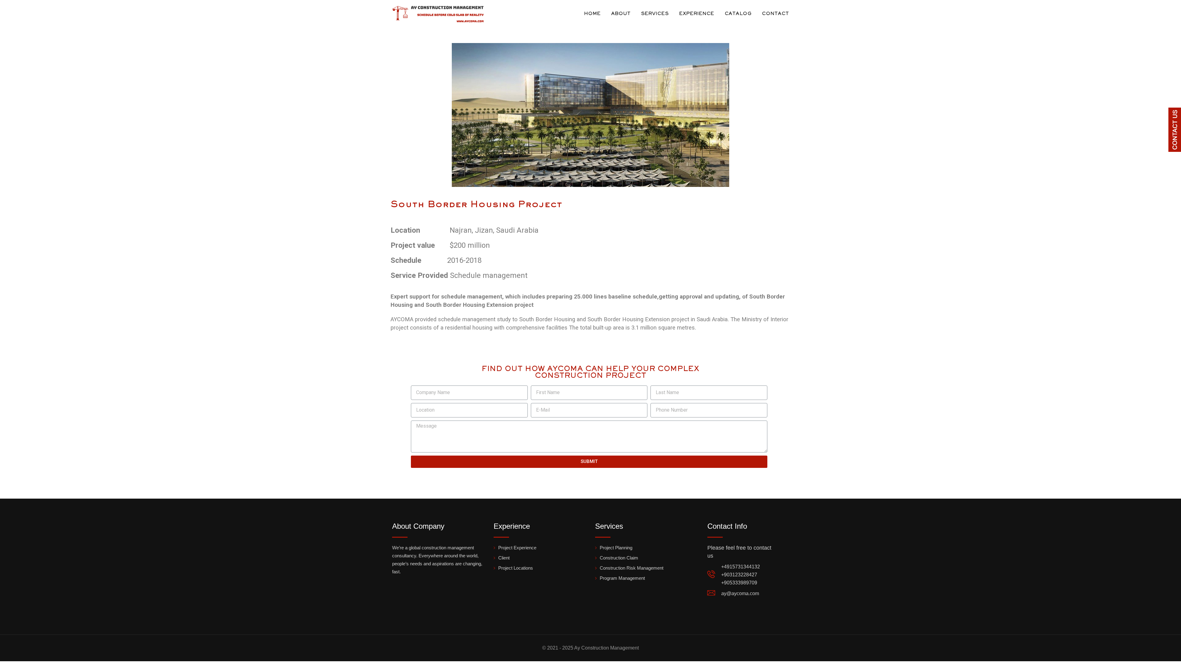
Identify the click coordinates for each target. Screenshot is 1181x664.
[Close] (1176, 112)
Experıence (696, 14)
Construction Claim (619, 557)
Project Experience (517, 547)
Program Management (622, 578)
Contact (775, 14)
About (620, 14)
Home (592, 14)
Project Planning (616, 547)
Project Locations (515, 568)
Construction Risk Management (631, 568)
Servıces (655, 14)
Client (504, 557)
